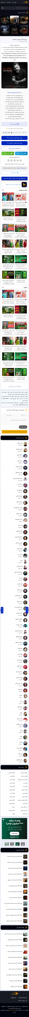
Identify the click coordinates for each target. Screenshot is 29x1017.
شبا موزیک (23, 168)
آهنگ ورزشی (12, 800)
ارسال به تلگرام (20, 153)
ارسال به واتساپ (6, 153)
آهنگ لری (12, 793)
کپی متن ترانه (13, 124)
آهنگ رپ (25, 783)
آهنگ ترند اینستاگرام (22, 779)
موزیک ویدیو (12, 810)
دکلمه (13, 807)
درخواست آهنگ (22, 1000)
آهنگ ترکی (12, 776)
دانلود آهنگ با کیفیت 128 (13, 143)
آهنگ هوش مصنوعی (22, 800)
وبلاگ (13, 814)
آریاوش (18, 168)
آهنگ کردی (24, 793)
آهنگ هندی (12, 797)
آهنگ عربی (12, 786)
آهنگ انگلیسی (11, 773)
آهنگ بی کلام (24, 776)
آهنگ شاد (8, 2)
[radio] (20, 161)
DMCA (12, 998)
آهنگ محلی (24, 797)
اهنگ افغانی (12, 803)
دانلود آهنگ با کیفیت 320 (13, 138)
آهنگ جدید (14, 2)
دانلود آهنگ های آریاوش (14, 148)
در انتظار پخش (24, 807)
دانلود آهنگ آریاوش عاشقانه (19, 39)
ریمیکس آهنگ (24, 810)
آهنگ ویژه (25, 803)
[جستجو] (2, 7)
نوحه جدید (25, 814)
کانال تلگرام (13, 172)
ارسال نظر (24, 427)
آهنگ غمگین (24, 790)
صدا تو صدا (12, 1010)
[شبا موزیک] (25, 2)
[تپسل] (3, 819)
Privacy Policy (22, 998)
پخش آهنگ (3, 2)
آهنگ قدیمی (12, 790)
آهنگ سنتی (12, 783)
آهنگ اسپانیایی (24, 773)
